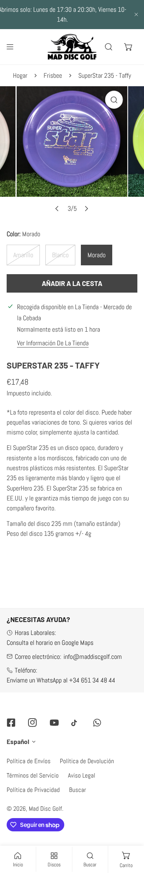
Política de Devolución (87, 754)
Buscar (77, 782)
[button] (128, 39)
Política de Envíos (29, 754)
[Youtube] (54, 715)
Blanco (60, 247)
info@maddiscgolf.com (93, 649)
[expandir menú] (10, 39)
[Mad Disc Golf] (72, 39)
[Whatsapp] (97, 715)
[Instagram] (32, 715)
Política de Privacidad (33, 782)
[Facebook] (11, 715)
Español (18, 734)
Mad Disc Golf (45, 801)
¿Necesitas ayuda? (38, 612)
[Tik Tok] (75, 715)
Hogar (20, 68)
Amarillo (23, 247)
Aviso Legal (81, 768)
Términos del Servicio (33, 768)
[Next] (86, 201)
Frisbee (53, 68)
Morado (97, 247)
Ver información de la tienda (53, 335)
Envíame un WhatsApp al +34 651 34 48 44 (61, 672)
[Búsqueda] (109, 39)
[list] (72, 144)
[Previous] (57, 201)
